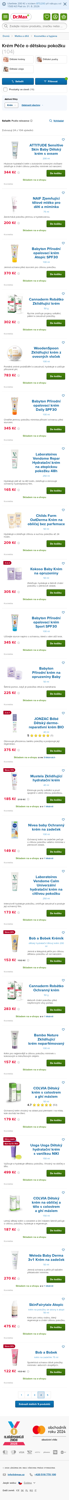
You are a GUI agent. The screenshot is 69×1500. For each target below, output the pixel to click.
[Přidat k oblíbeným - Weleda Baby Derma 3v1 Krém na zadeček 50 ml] (63, 1249)
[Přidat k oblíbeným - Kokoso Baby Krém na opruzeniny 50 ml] (63, 563)
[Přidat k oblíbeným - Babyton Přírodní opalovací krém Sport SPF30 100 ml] (63, 612)
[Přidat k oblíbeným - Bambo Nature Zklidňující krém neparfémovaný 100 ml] (63, 1029)
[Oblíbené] (47, 16)
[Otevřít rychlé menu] (5, 16)
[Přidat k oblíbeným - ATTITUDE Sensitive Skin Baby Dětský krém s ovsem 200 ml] (63, 139)
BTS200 (40, 3)
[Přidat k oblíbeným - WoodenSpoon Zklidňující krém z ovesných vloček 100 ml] (63, 342)
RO (31, 1490)
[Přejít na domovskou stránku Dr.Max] (20, 16)
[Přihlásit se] (55, 16)
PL (26, 1490)
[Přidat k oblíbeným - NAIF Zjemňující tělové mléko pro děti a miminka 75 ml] (63, 192)
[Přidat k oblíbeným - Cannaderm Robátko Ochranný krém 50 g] (63, 980)
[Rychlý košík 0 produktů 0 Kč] (63, 16)
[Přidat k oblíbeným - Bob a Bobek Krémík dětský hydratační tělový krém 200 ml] (63, 932)
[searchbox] (34, 26)
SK (22, 1490)
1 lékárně (48, 806)
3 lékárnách (49, 757)
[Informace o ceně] (18, 172)
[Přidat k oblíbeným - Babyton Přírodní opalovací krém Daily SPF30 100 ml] (63, 395)
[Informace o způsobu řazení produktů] (32, 120)
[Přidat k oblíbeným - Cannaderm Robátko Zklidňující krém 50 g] (63, 293)
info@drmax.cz (16, 1474)
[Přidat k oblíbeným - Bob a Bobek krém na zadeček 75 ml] (63, 1346)
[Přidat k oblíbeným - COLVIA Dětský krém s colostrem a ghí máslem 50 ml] (63, 1082)
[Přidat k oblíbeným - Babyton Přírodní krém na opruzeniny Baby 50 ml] (63, 662)
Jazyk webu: (9, 1482)
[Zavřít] (65, 4)
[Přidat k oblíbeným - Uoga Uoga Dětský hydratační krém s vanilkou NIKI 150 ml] (63, 1139)
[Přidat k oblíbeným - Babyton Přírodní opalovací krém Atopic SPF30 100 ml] (63, 243)
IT (36, 1490)
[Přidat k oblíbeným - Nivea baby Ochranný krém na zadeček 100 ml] (63, 819)
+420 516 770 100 (45, 1474)
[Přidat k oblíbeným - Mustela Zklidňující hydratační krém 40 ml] (63, 770)
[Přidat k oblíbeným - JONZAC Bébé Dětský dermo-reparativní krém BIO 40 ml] (63, 713)
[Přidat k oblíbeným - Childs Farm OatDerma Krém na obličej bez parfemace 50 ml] (63, 510)
